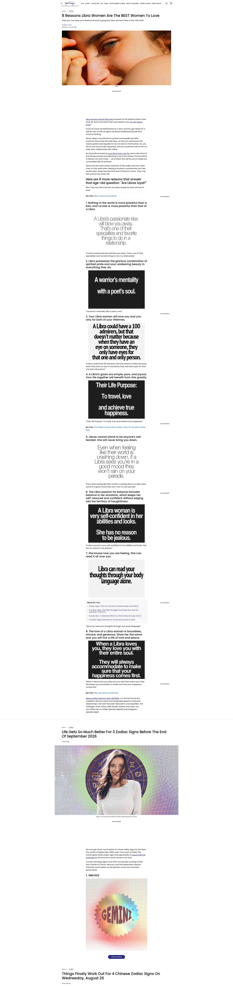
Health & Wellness (132, 3)
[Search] (166, 3)
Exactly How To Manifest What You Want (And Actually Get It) (115, 616)
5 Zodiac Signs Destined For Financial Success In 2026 (112, 620)
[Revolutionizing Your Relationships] (70, 3)
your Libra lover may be (119, 153)
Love (82, 3)
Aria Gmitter (66, 983)
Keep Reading (116, 957)
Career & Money (145, 3)
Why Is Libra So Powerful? (105, 196)
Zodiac (87, 3)
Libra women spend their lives (100, 119)
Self (101, 3)
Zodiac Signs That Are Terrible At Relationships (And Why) (114, 606)
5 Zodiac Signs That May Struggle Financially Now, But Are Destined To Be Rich (113, 611)
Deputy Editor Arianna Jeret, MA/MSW (102, 698)
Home (64, 11)
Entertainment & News (117, 3)
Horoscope (95, 3)
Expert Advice (156, 3)
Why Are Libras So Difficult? (106, 693)
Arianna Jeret (67, 25)
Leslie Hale (65, 742)
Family (106, 3)
